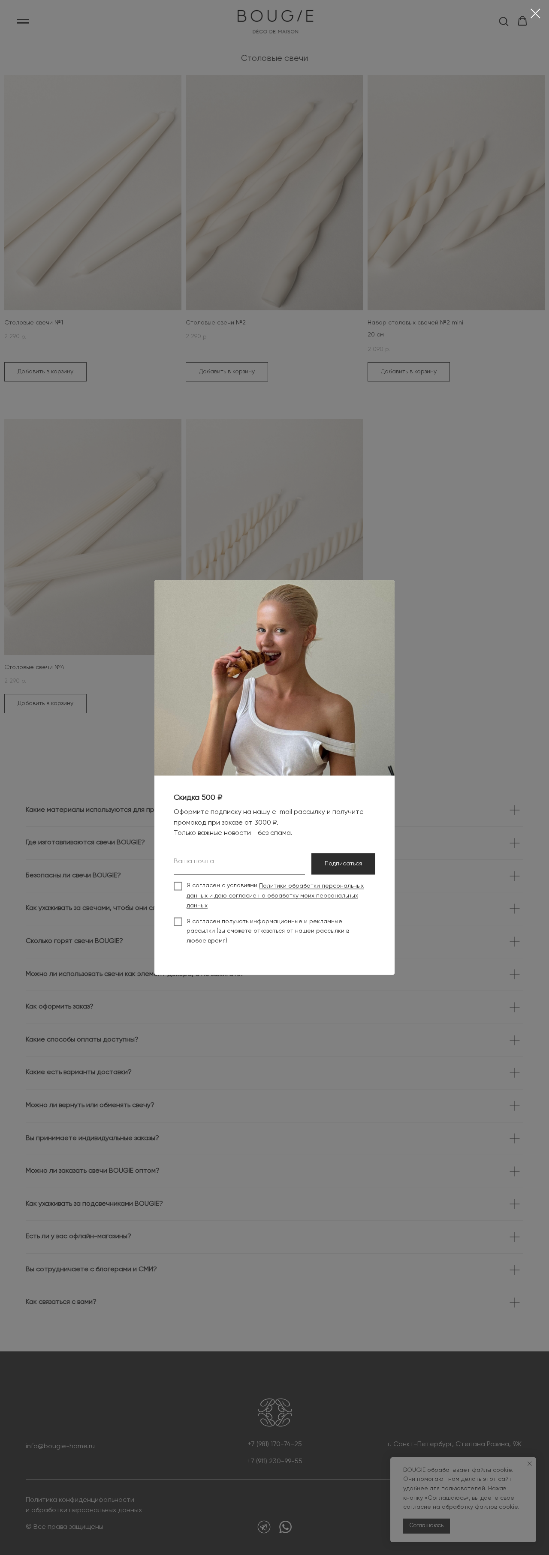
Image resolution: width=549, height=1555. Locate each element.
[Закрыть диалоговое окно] (535, 13)
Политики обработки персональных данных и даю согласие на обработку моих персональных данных (275, 896)
